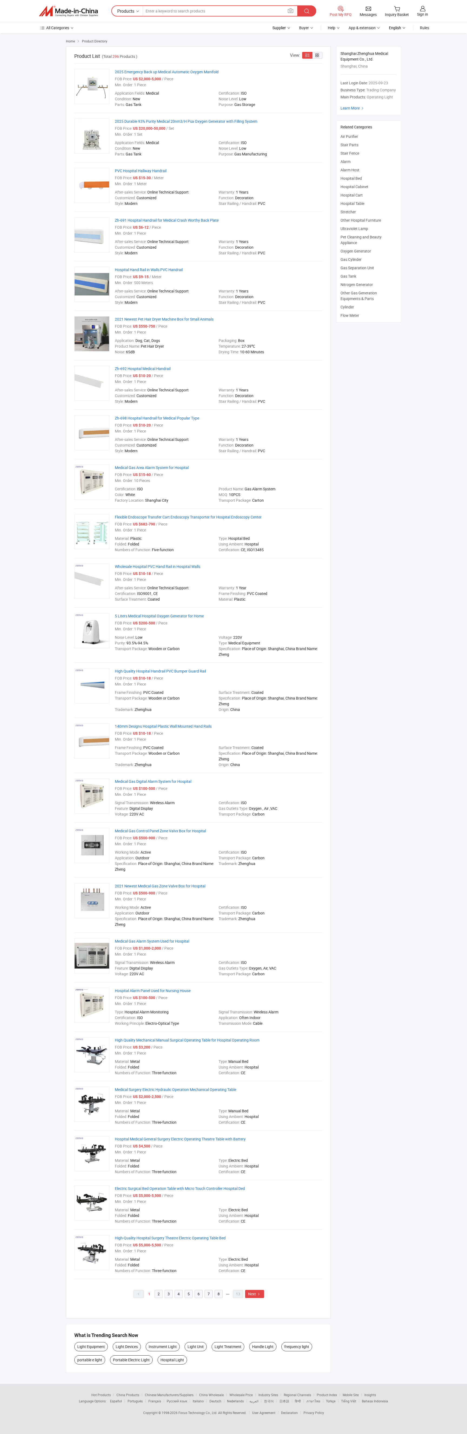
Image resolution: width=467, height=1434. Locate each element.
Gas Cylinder (351, 259)
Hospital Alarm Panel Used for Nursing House (153, 990)
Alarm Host (350, 169)
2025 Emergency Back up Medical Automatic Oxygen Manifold (167, 71)
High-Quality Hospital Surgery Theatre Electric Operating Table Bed (170, 1237)
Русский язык (177, 1401)
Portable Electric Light (131, 1359)
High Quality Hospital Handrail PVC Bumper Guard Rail (160, 671)
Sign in (422, 14)
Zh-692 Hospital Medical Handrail (143, 368)
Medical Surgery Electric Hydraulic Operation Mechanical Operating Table (175, 1089)
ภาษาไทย (313, 1401)
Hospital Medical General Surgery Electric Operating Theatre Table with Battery (180, 1139)
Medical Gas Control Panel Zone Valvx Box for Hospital (160, 830)
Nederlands (235, 1401)
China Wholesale (211, 1395)
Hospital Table (352, 203)
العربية (253, 1401)
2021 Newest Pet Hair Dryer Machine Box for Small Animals (164, 319)
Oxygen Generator (356, 251)
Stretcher (348, 211)
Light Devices (127, 1346)
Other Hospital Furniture (361, 220)
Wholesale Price (241, 1395)
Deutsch (215, 1401)
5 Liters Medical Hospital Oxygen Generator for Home (159, 615)
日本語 (284, 1401)
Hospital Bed (351, 178)
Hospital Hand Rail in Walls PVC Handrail (149, 269)
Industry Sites (268, 1395)
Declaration (289, 1412)
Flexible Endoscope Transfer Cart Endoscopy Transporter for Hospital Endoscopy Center (188, 517)
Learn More (353, 108)
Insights (370, 1395)
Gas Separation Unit (357, 267)
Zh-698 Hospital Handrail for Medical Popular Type (157, 418)
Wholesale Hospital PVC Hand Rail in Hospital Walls (157, 566)
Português (135, 1401)
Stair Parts (349, 144)
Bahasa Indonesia (375, 1401)
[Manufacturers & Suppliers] (68, 11)
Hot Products (101, 1395)
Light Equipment (91, 1346)
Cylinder (347, 307)
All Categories (57, 27)
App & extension (362, 27)
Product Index (327, 1395)
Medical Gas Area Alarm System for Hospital (152, 467)
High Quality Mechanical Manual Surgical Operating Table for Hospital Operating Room (187, 1040)
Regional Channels (297, 1395)
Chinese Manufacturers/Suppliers (169, 1395)
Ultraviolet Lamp (354, 228)
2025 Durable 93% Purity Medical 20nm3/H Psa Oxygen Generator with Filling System (186, 121)
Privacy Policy (313, 1412)
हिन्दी (298, 1401)
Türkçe (330, 1401)
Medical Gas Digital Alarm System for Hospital (153, 781)
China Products (127, 1395)
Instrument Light (163, 1346)
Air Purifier (349, 136)
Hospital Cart (352, 195)
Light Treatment (228, 1346)
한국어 (269, 1401)
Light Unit (196, 1346)
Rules (424, 27)
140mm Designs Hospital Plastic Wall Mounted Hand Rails (163, 726)
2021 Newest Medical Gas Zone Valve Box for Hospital (160, 886)
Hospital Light (172, 1359)
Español (116, 1401)
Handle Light (262, 1346)
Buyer (304, 27)
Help (331, 27)
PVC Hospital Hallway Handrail (140, 170)
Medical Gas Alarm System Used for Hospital (152, 941)
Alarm (346, 161)
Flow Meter (350, 315)
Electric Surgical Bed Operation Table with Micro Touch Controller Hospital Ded (180, 1188)
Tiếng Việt (348, 1401)
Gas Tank (348, 276)
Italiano (198, 1401)
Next (254, 1293)
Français (154, 1401)
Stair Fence (350, 153)
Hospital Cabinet (354, 186)
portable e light (89, 1359)
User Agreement (263, 1412)
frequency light (296, 1346)
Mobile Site (351, 1395)
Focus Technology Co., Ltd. (198, 1412)
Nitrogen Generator (357, 284)
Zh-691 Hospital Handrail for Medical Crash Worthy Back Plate (167, 220)
